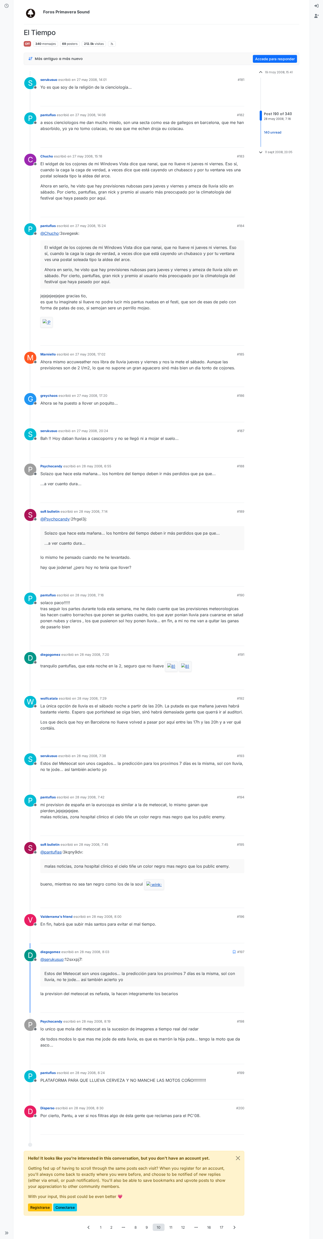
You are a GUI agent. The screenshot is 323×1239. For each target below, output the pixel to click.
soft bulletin (50, 511)
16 (209, 1227)
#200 (240, 1108)
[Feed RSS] (112, 44)
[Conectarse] (316, 6)
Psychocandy (51, 466)
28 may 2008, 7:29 (91, 698)
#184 (240, 226)
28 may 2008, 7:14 (93, 511)
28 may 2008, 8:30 (88, 1108)
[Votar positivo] (212, 100)
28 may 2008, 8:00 (106, 917)
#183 (240, 156)
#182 (240, 115)
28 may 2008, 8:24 (90, 1073)
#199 (240, 1073)
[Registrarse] (316, 16)
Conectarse (65, 1207)
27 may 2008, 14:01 (91, 80)
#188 (240, 466)
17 (221, 1227)
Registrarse (40, 1207)
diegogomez (50, 655)
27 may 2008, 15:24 (90, 226)
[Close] (238, 1158)
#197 (240, 952)
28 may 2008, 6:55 (96, 466)
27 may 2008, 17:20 (92, 396)
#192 (240, 698)
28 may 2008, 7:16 (89, 595)
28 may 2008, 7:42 (89, 797)
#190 (240, 595)
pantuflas (48, 115)
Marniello (48, 354)
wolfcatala (49, 698)
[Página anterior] (89, 1227)
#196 (240, 917)
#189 (240, 511)
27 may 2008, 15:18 (87, 156)
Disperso (47, 1108)
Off (27, 44)
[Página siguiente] (234, 1227)
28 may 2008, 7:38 (91, 756)
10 (158, 1227)
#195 (240, 844)
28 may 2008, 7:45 (93, 844)
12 (183, 1227)
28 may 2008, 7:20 (94, 655)
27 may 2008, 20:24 (92, 431)
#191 (241, 655)
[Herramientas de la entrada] (240, 100)
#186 (240, 396)
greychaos (49, 396)
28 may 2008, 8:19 (96, 1021)
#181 (241, 80)
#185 (240, 354)
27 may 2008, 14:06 (90, 115)
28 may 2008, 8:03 (94, 952)
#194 (240, 797)
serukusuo (48, 80)
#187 (240, 431)
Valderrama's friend (56, 917)
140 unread (272, 133)
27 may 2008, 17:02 (90, 354)
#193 (240, 756)
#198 (240, 1021)
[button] (6, 1233)
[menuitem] (316, 6)
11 (170, 1227)
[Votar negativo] (229, 100)
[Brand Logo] (32, 12)
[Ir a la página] (123, 1227)
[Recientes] (6, 6)
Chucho (46, 156)
